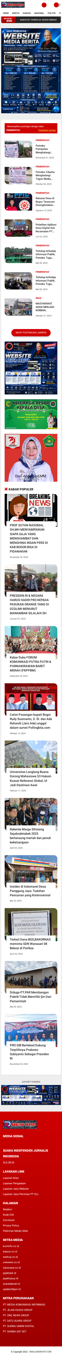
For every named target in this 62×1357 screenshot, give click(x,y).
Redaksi (7, 1209)
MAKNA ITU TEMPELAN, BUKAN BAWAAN (23, 20)
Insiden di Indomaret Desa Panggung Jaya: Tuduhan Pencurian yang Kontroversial (30, 891)
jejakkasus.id (10, 1278)
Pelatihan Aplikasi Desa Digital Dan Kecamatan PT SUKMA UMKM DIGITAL (46, 228)
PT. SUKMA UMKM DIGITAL (18, 1326)
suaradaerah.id (11, 1283)
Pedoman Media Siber (15, 1230)
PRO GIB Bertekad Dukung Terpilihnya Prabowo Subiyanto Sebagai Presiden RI (29, 1051)
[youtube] (27, 1142)
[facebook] (4, 1142)
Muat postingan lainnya (31, 332)
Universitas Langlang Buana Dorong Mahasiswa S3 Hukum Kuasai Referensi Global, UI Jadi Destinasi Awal (30, 778)
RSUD (38, 298)
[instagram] (23, 1142)
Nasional (39, 13)
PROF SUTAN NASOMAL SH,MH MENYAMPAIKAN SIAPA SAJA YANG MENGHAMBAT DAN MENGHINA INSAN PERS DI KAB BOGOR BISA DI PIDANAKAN (29, 538)
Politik (52, 13)
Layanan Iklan (11, 1178)
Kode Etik (8, 1214)
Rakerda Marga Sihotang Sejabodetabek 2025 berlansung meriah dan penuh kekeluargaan (30, 835)
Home (6, 13)
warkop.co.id (10, 1256)
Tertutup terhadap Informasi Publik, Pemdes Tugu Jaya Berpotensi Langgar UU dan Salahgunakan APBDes (46, 254)
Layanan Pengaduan (14, 1183)
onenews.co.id (11, 1262)
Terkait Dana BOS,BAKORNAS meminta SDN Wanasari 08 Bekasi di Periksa (30, 944)
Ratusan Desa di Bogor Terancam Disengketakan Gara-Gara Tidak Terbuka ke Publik (46, 202)
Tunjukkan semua (47, 130)
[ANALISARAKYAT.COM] (13, 8)
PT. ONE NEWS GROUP (16, 1315)
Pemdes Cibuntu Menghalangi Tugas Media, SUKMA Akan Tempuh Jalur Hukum (45, 176)
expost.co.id (10, 1251)
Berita (15, 13)
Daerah (27, 13)
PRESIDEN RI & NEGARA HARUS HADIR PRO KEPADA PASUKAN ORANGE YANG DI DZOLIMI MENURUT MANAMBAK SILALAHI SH (29, 604)
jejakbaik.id (9, 1273)
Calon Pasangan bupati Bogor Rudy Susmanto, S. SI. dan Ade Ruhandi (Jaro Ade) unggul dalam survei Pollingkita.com (31, 721)
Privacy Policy (11, 1225)
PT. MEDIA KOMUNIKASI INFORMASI (24, 1304)
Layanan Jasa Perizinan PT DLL (21, 1194)
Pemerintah (42, 140)
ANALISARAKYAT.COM (40, 1351)
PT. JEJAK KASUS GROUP (17, 1310)
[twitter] (9, 1142)
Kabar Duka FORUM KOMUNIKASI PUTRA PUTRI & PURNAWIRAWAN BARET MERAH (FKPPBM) (30, 664)
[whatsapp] (13, 1142)
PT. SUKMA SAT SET (15, 1331)
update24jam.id (11, 1289)
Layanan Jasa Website (16, 1188)
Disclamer (9, 1220)
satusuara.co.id (12, 1267)
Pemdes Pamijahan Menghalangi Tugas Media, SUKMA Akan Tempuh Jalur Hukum (43, 149)
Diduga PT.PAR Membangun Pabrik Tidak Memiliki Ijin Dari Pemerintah (30, 996)
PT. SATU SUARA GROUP (17, 1320)
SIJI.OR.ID (8, 1162)
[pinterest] (18, 1142)
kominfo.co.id (11, 1246)
